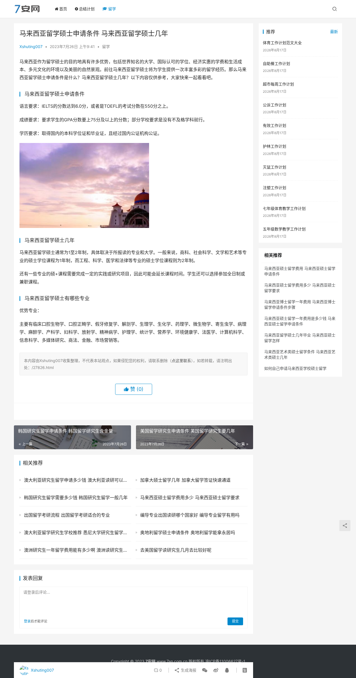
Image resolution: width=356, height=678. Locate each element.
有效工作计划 (274, 125)
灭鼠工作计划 (274, 167)
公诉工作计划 (274, 104)
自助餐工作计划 (276, 63)
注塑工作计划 (274, 187)
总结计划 (87, 8)
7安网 (150, 661)
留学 (112, 8)
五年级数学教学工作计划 (284, 229)
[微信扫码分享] (205, 670)
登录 (27, 621)
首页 (63, 8)
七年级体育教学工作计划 (284, 208)
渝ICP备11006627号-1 (225, 661)
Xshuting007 (31, 46)
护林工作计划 (274, 146)
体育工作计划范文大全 (282, 42)
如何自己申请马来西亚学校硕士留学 (295, 368)
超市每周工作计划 (278, 84)
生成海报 (188, 670)
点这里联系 (181, 360)
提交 (235, 621)
